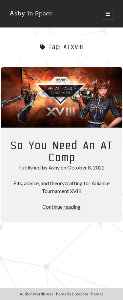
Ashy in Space (30, 14)
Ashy (54, 167)
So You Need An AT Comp (61, 97)
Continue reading (61, 206)
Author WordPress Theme (43, 293)
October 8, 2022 (86, 167)
